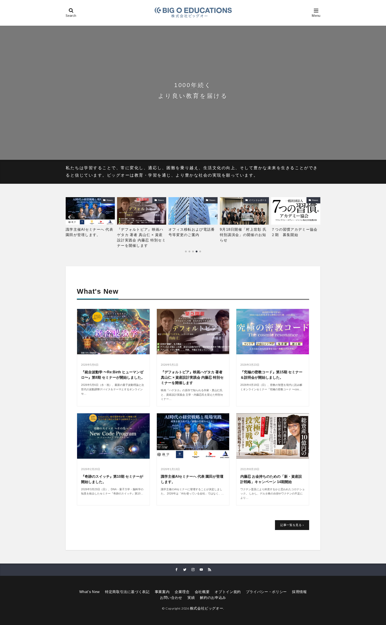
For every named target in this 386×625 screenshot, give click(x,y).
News (110, 200)
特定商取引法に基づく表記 (127, 592)
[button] (70, 217)
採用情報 (299, 592)
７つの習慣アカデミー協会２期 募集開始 (243, 232)
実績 (191, 598)
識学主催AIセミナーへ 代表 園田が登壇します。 (295, 232)
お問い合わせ (171, 598)
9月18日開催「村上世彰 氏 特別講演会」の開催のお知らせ (193, 235)
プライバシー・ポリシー (266, 592)
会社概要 (202, 592)
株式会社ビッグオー (206, 608)
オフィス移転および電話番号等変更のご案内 (140, 232)
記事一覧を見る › (292, 525)
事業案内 (162, 592)
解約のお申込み (213, 598)
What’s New (89, 592)
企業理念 (182, 592)
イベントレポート (206, 200)
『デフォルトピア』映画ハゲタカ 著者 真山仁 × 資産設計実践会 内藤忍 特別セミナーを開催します (90, 237)
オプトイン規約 (228, 592)
